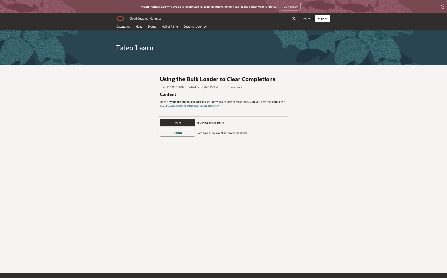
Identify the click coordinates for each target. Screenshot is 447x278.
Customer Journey (195, 26)
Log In (177, 122)
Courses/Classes (177, 105)
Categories (123, 26)
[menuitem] (306, 18)
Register (177, 132)
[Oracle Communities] (294, 18)
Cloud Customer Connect (145, 18)
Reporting (213, 105)
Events (152, 26)
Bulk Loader (200, 105)
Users (190, 105)
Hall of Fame (170, 26)
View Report (291, 6)
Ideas (138, 26)
